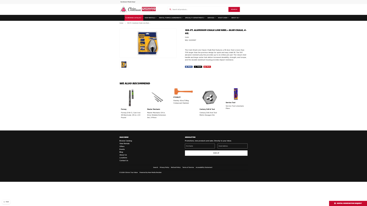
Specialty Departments (194, 18)
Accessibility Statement (204, 167)
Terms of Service (188, 167)
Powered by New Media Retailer (151, 172)
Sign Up (216, 153)
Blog (121, 152)
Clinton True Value (131, 172)
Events (122, 149)
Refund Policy (176, 167)
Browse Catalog (134, 18)
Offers (121, 146)
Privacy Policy (164, 167)
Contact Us (123, 160)
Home (121, 23)
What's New (223, 18)
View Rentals (150, 18)
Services (211, 18)
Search (235, 9)
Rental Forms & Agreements (170, 18)
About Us (235, 18)
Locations (123, 158)
